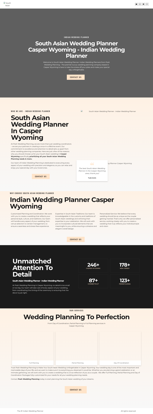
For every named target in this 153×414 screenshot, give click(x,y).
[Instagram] (140, 4)
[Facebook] (143, 4)
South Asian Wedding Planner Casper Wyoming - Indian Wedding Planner (76, 49)
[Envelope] (136, 4)
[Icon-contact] (147, 4)
